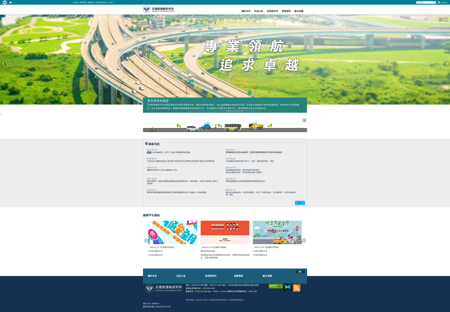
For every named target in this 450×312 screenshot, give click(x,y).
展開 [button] (300, 272)
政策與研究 (272, 11)
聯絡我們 (91, 2)
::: (72, 2)
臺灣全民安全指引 (208, 251)
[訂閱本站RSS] (296, 285)
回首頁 (75, 2)
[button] (441, 19)
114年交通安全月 (260, 251)
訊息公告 (258, 11)
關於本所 (246, 11)
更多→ (300, 203)
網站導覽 (83, 2)
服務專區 (286, 11)
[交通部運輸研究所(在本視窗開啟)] (158, 9)
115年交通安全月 (155, 251)
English (110, 2)
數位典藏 (298, 11)
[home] (10, 2)
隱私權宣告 (190, 300)
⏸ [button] (304, 120)
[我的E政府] (288, 285)
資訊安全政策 (202, 300)
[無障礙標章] (276, 285)
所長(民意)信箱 (101, 2)
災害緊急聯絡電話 (236, 300)
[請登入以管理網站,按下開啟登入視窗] (5, 2)
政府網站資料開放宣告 (218, 300)
